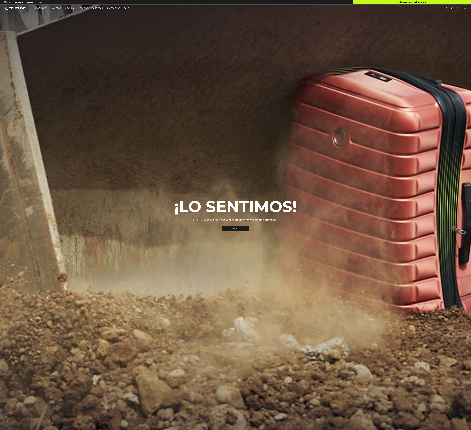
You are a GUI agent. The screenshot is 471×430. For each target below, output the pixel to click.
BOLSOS (83, 8)
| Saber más (412, 2)
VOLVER (235, 229)
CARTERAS (97, 8)
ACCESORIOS (113, 8)
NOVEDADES (40, 8)
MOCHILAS (70, 8)
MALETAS (56, 8)
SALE (126, 8)
